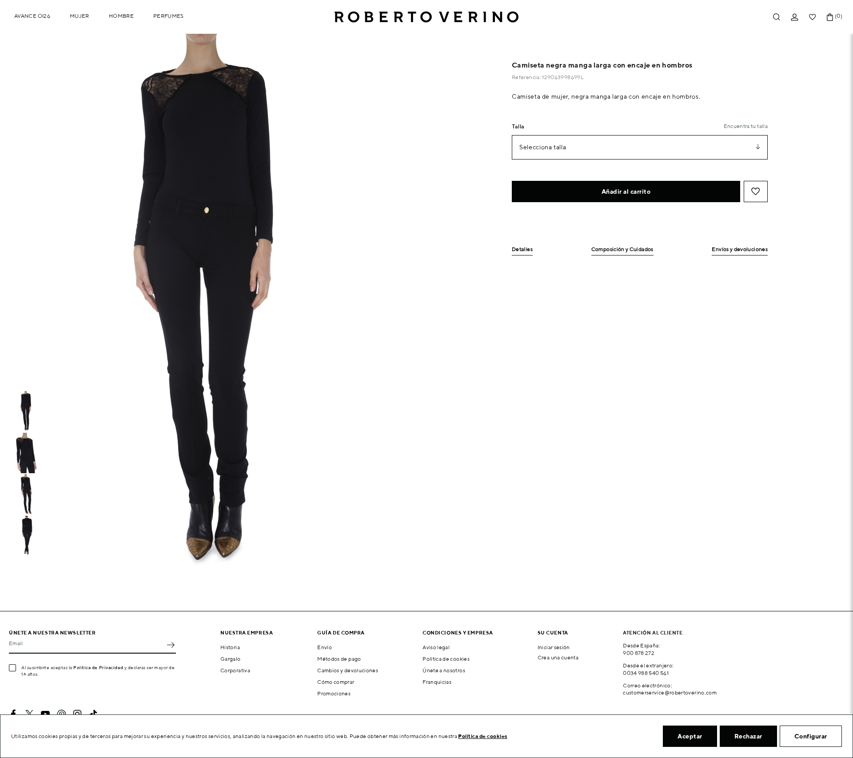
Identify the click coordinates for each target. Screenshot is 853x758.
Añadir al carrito (626, 191)
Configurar (810, 736)
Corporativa (235, 670)
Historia (230, 647)
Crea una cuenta (558, 657)
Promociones (334, 693)
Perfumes (168, 15)
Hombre (121, 15)
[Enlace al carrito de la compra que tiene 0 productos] (830, 17)
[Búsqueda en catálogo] (776, 17)
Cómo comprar (335, 681)
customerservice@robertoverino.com (670, 692)
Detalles (522, 249)
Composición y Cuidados (622, 249)
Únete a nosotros (444, 670)
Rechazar (748, 736)
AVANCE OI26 (32, 15)
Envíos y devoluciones (740, 249)
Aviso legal (436, 647)
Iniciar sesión (554, 647)
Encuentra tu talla (746, 126)
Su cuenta (553, 632)
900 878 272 (638, 653)
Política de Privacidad (98, 667)
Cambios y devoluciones (347, 670)
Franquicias (437, 681)
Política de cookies (446, 658)
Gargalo (230, 658)
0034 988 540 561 (646, 673)
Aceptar (690, 736)
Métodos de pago (339, 658)
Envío (324, 647)
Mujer (79, 15)
